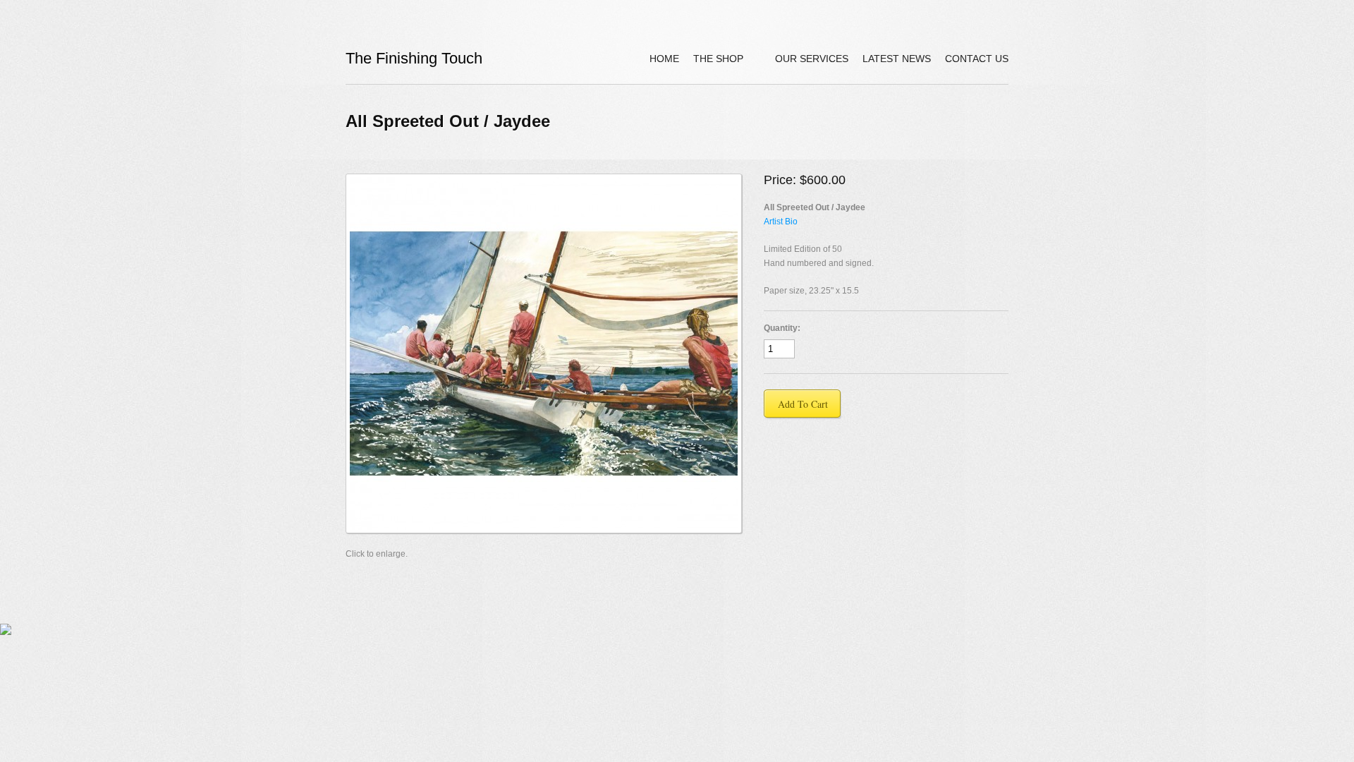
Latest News (896, 58)
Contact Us (976, 58)
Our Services (811, 58)
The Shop (711, 60)
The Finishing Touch (414, 58)
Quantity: (782, 328)
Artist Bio (781, 221)
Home (664, 58)
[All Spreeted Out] (544, 353)
